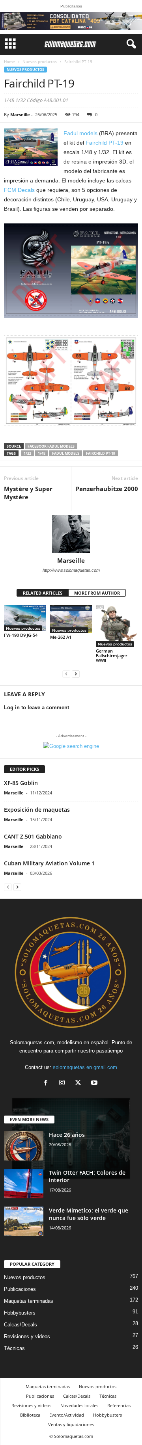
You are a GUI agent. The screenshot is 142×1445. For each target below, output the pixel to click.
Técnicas (14, 1348)
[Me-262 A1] (71, 619)
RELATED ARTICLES (42, 593)
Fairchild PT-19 (104, 142)
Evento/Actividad (66, 1415)
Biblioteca (30, 1415)
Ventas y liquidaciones (71, 1424)
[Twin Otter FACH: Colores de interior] (23, 1183)
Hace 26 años (67, 1134)
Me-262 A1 (60, 637)
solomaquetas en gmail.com (85, 1067)
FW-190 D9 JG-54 (20, 635)
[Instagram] (64, 1083)
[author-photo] (71, 534)
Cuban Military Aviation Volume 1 (49, 863)
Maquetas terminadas (28, 1301)
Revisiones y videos (27, 1336)
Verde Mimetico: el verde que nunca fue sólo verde (88, 1214)
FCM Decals (19, 190)
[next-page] (76, 673)
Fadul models (80, 133)
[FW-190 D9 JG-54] (25, 618)
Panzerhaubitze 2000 (107, 489)
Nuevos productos (39, 61)
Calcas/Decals (20, 1325)
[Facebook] (47, 1083)
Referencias (119, 1405)
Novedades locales (79, 1405)
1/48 (41, 453)
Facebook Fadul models (51, 446)
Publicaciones (20, 1289)
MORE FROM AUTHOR (97, 593)
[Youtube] (95, 1083)
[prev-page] (66, 673)
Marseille (20, 114)
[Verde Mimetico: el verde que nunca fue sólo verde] (23, 1221)
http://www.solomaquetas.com (71, 570)
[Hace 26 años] (23, 1145)
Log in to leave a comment (36, 707)
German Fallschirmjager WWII (111, 655)
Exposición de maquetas (37, 809)
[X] (80, 1083)
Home (9, 61)
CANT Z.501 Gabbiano (33, 836)
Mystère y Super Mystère (28, 493)
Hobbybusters (20, 1313)
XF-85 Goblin (21, 783)
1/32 (27, 453)
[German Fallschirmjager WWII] (117, 626)
